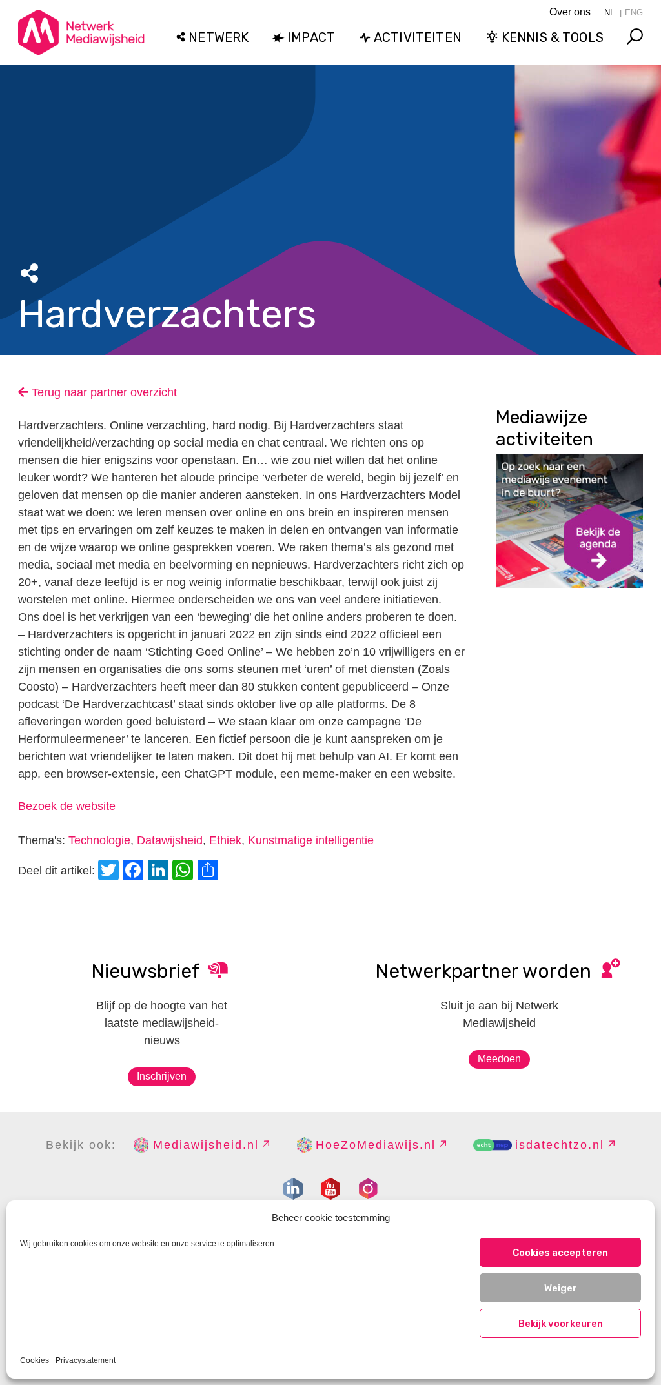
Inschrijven (162, 1076)
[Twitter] (110, 872)
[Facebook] (135, 872)
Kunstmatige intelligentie (311, 840)
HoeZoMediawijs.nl (376, 1144)
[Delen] (210, 872)
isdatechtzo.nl (559, 1144)
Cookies (34, 1360)
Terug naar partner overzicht (102, 392)
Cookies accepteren (560, 1253)
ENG (634, 12)
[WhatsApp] (184, 872)
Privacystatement (86, 1360)
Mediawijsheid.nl (206, 1144)
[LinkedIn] (160, 872)
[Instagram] (368, 1189)
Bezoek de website (67, 806)
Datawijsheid (170, 840)
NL (609, 12)
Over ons (570, 11)
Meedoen (499, 1058)
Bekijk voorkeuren (560, 1323)
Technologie (99, 840)
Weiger (560, 1288)
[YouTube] (330, 1189)
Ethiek (225, 840)
